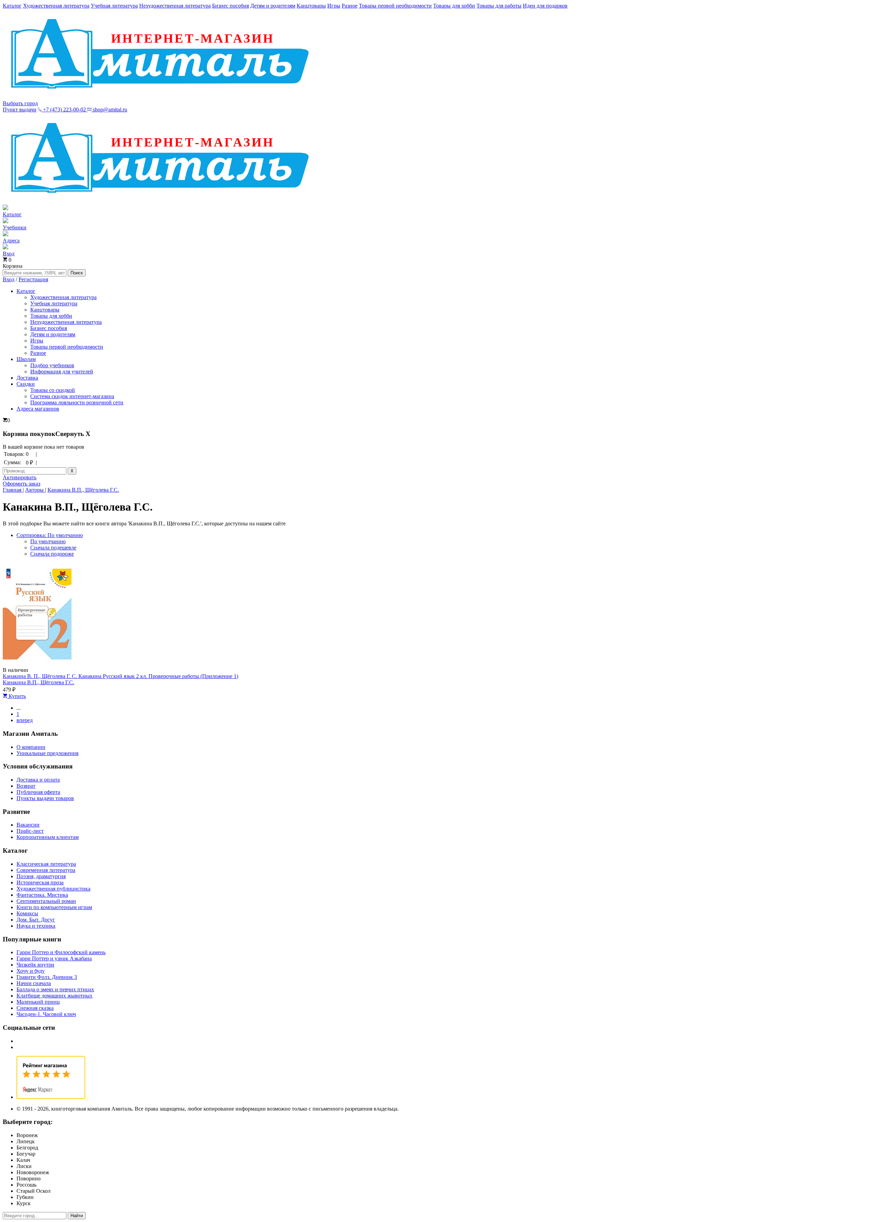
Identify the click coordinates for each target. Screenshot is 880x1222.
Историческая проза (40, 882)
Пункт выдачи (19, 109)
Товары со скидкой (52, 390)
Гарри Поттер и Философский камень (61, 952)
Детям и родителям (272, 6)
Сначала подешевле (53, 547)
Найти (76, 1215)
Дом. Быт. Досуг (35, 920)
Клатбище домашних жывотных (54, 996)
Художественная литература (56, 6)
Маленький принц (38, 1002)
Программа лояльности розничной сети (76, 402)
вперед (24, 720)
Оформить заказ (21, 484)
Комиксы (27, 913)
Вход (8, 279)
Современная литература (45, 870)
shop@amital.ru (109, 109)
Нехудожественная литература (175, 6)
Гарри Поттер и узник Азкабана (54, 958)
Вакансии (28, 825)
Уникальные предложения (47, 753)
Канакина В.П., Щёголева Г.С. (38, 682)
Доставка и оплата (38, 780)
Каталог (12, 6)
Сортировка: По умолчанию (49, 535)
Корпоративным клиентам (47, 837)
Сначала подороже (52, 554)
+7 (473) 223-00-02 (64, 109)
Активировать (19, 477)
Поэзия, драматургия (41, 876)
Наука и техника (35, 926)
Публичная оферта (38, 792)
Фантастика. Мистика (42, 895)
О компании (30, 747)
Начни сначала (33, 983)
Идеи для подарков (545, 6)
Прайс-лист (30, 831)
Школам (26, 359)
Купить (16, 696)
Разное (350, 6)
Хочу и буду (30, 971)
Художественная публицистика (53, 889)
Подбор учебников (52, 365)
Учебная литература (114, 6)
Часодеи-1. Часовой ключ (46, 1014)
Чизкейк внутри (35, 965)
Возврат (25, 786)
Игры (333, 6)
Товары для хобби (454, 6)
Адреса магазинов (37, 409)
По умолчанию (48, 541)
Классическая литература (46, 864)
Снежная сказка (35, 1008)
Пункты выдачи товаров (45, 798)
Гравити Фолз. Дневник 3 (46, 977)
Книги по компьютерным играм (54, 907)
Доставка (27, 378)
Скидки (25, 384)
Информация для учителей (61, 371)
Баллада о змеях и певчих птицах (55, 989)
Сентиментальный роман (46, 901)
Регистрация (33, 279)
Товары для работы (498, 6)
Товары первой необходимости (395, 6)
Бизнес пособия (230, 6)
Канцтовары (311, 6)
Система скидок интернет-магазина (72, 396)
